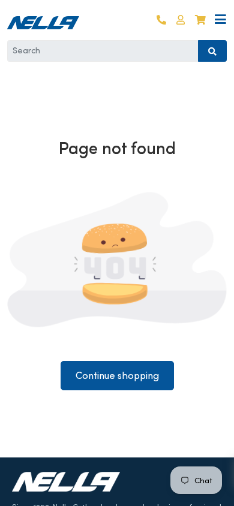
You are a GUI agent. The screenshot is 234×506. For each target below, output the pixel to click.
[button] (180, 20)
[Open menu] (220, 20)
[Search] (212, 51)
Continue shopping (117, 375)
